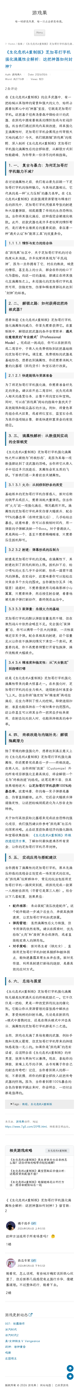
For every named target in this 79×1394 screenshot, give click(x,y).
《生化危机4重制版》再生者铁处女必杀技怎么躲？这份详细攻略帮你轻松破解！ (38, 1161)
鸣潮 (8, 1352)
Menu (39, 32)
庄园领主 (11, 1358)
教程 (25, 1104)
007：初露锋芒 (15, 1323)
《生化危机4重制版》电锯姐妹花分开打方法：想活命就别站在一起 (36, 1183)
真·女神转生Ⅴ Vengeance (22, 1341)
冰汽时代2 (12, 1335)
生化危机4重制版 (41, 1104)
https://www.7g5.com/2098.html (26, 1126)
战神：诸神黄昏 (15, 1346)
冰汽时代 (11, 1329)
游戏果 (39, 13)
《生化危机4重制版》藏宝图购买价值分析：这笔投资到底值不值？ (38, 1172)
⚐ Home (10, 43)
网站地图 (45, 1385)
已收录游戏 (61, 1385)
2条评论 (11, 89)
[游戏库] (30, 1315)
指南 (20, 43)
